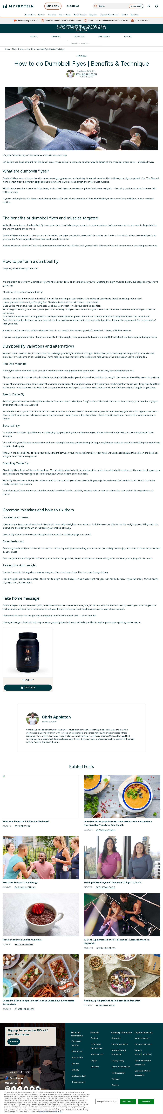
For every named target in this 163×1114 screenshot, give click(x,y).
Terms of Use (57, 1112)
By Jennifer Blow (24, 1009)
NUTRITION (53, 6)
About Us (116, 1038)
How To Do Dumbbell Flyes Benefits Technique (46, 49)
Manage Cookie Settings (107, 1102)
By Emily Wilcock (105, 887)
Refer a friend (143, 1052)
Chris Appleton (56, 717)
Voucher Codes (142, 1038)
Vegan (94, 1061)
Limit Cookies (128, 1102)
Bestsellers (30, 15)
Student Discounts (143, 1044)
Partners (115, 1079)
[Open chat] (38, 1088)
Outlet (125, 15)
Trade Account (118, 1073)
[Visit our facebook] (13, 1088)
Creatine (52, 15)
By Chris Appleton (86, 74)
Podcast (128, 36)
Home (7, 49)
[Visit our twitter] (32, 1088)
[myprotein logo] (18, 6)
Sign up (14, 1041)
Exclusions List (79, 1076)
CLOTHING (73, 6)
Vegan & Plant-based (109, 15)
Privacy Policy (118, 1061)
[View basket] (156, 6)
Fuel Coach (137, 6)
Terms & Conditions (121, 1067)
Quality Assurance (120, 1044)
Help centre (77, 1057)
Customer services (76, 1043)
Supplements (104, 36)
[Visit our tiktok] (19, 1088)
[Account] (149, 6)
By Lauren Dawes (24, 944)
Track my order (78, 1082)
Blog (14, 49)
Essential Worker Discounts (142, 1073)
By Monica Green (105, 830)
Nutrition (79, 36)
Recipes (33, 36)
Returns (75, 1064)
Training (55, 36)
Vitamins (93, 15)
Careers (115, 1085)
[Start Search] (96, 6)
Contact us (77, 1051)
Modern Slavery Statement (119, 1052)
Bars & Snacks (80, 15)
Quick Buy (29, 687)
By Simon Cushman (25, 887)
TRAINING (81, 56)
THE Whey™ (28, 680)
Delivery (75, 1070)
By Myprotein (22, 826)
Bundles (134, 15)
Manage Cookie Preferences (20, 1072)
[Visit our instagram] (7, 1088)
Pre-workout (65, 15)
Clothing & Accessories (96, 1046)
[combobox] (118, 6)
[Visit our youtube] (26, 1088)
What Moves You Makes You (143, 1063)
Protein (41, 15)
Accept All (146, 1102)
